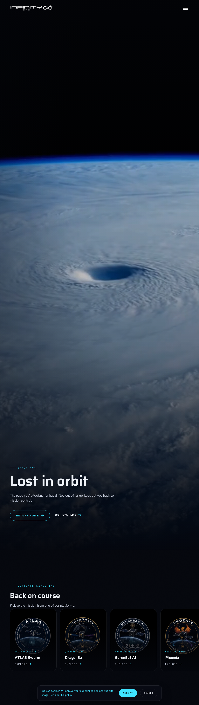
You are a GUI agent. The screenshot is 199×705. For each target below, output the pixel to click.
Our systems (66, 515)
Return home (27, 516)
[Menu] (185, 8)
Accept (128, 693)
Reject (149, 693)
